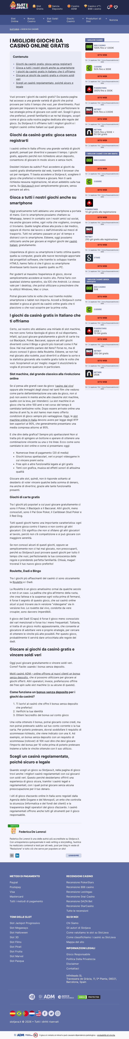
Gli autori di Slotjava (78, 927)
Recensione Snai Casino (80, 896)
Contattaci (72, 968)
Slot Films (15, 942)
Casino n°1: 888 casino (94, 7)
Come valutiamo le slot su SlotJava (87, 932)
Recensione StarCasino (80, 906)
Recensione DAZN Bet (79, 901)
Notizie (113, 20)
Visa (12, 891)
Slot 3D (14, 937)
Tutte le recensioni (77, 910)
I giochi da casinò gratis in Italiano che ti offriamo (45, 71)
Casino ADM (75, 7)
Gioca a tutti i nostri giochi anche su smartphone (45, 67)
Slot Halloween (19, 932)
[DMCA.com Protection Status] (89, 997)
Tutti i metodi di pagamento (26, 901)
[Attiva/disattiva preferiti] (116, 7)
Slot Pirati (15, 946)
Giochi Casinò (71, 20)
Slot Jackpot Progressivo (25, 923)
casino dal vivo (64, 385)
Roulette (17, 582)
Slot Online (15, 20)
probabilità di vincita (106, 1035)
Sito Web (102, 55)
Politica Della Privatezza (80, 959)
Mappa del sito (75, 942)
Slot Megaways (19, 927)
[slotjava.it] (19, 7)
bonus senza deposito (52, 692)
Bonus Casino (32, 20)
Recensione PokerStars (80, 882)
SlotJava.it (27, 185)
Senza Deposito (57, 7)
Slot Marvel (16, 956)
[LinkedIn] (17, 855)
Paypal (14, 882)
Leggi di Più (74, 855)
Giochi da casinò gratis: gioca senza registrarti (44, 63)
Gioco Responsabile (78, 954)
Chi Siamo (72, 923)
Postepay (15, 887)
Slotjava (14, 29)
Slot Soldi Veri (52, 20)
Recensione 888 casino (80, 887)
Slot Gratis (40, 7)
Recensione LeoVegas (79, 891)
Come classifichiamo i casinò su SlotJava (91, 937)
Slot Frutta (16, 951)
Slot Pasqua (17, 960)
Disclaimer (72, 963)
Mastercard (16, 896)
